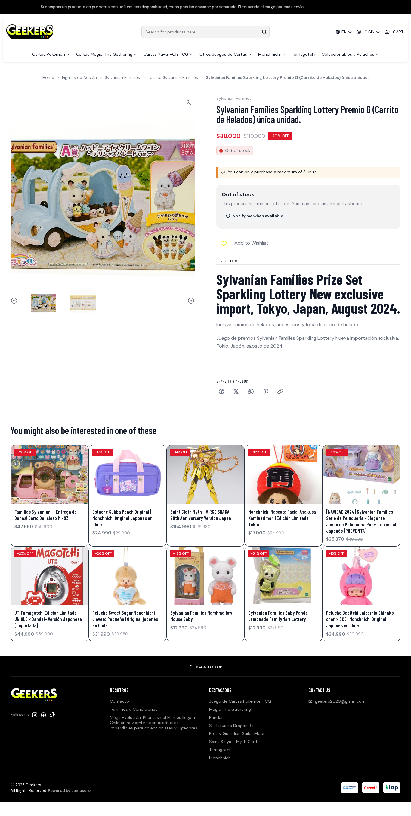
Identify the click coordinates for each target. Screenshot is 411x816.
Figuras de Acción (79, 78)
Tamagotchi (221, 749)
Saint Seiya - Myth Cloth (233, 741)
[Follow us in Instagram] (35, 715)
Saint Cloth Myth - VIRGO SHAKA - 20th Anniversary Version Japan (201, 515)
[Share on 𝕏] (236, 392)
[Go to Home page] (29, 31)
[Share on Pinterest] (266, 392)
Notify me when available (258, 215)
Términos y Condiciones (133, 709)
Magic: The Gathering (230, 709)
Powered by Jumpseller (70, 790)
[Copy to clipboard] (280, 392)
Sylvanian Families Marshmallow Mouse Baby (201, 616)
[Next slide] (190, 300)
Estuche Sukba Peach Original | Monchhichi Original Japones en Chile (122, 518)
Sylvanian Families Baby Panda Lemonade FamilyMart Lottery (278, 616)
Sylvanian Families (122, 78)
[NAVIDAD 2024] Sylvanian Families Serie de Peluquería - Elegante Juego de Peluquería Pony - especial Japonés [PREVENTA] (361, 521)
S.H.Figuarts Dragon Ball (232, 725)
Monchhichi (220, 758)
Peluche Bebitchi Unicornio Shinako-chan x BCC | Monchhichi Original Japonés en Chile (361, 619)
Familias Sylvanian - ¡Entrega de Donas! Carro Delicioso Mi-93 (45, 515)
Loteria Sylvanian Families (173, 78)
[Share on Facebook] (221, 392)
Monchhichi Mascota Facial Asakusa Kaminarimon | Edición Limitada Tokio (282, 518)
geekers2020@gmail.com (340, 701)
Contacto (119, 701)
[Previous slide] (15, 300)
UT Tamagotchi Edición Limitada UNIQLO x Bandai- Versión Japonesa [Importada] (48, 619)
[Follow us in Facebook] (43, 715)
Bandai (215, 717)
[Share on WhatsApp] (251, 392)
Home (48, 78)
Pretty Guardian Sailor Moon (237, 733)
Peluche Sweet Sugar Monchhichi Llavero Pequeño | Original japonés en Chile (125, 619)
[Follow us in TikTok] (52, 715)
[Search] (264, 32)
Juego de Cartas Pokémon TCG (240, 701)
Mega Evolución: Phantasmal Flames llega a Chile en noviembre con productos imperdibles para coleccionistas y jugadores (153, 723)
